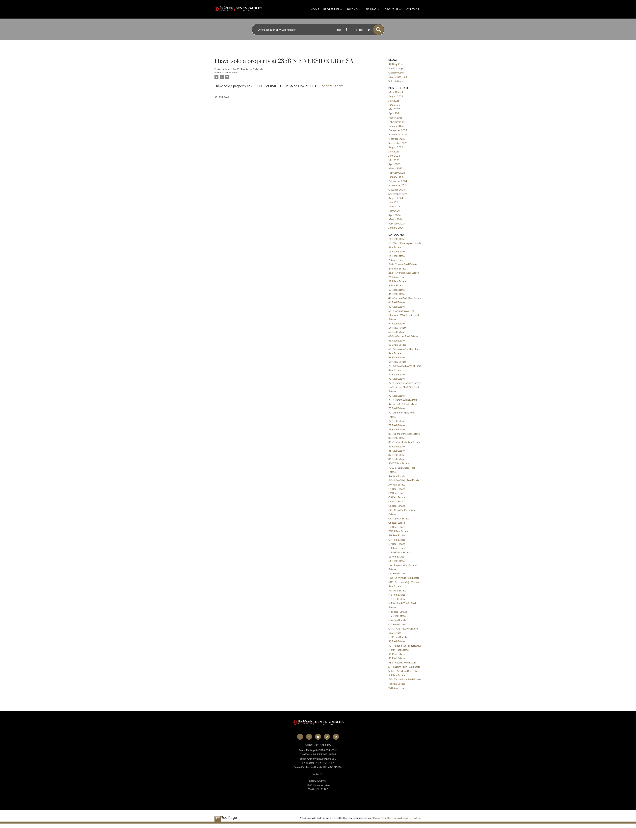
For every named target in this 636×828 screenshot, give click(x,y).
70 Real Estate (231, 72)
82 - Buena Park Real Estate (404, 433)
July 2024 (393, 202)
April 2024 (394, 215)
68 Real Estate (396, 340)
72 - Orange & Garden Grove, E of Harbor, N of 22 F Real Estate (404, 387)
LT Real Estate (396, 560)
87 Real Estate (396, 454)
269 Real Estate (397, 276)
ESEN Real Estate (398, 531)
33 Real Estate (396, 289)
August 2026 (395, 96)
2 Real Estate (395, 260)
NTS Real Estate (397, 611)
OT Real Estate (396, 624)
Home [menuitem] (315, 9)
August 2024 (395, 197)
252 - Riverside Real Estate (403, 272)
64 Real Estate (396, 323)
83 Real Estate (396, 437)
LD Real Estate (396, 543)
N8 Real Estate (396, 594)
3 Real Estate (395, 285)
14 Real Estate (396, 238)
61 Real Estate (396, 302)
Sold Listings (395, 80)
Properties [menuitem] (331, 9)
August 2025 (395, 147)
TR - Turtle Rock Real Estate (404, 679)
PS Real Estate (396, 641)
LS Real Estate (396, 556)
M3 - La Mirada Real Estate (403, 577)
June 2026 (394, 104)
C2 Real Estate (396, 492)
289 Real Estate (397, 281)
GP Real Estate (396, 539)
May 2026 (394, 109)
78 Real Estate (396, 425)
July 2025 (393, 151)
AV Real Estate (396, 484)
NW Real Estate (397, 620)
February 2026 (396, 121)
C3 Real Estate (396, 497)
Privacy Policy (379, 818)
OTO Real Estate (397, 636)
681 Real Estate (397, 344)
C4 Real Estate (396, 501)
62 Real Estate (396, 306)
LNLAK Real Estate (399, 552)
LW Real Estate (396, 573)
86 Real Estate (396, 450)
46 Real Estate (396, 293)
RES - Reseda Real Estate (402, 662)
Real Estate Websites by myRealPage (404, 818)
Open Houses (396, 72)
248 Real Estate (397, 268)
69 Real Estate (396, 357)
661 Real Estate (397, 327)
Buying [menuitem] (352, 9)
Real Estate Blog (397, 76)
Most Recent (395, 92)
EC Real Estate (396, 526)
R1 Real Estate (396, 654)
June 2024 (394, 206)
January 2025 (396, 176)
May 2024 (394, 210)
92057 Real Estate (398, 463)
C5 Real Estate (396, 505)
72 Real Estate (396, 395)
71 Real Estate (396, 378)
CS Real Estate (396, 522)
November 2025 (397, 134)
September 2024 (397, 193)
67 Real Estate (396, 332)
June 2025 (394, 155)
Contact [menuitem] (412, 9)
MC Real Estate (397, 590)
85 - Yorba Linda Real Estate (404, 442)
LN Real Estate (396, 548)
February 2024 (396, 223)
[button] (300, 737)
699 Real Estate (397, 361)
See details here (332, 86)
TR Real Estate (396, 683)
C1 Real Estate (396, 488)
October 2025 (396, 138)
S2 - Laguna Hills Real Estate (404, 666)
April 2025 (394, 164)
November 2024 (397, 185)
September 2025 (397, 143)
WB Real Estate (397, 687)
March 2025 (395, 168)
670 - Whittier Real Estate (403, 336)
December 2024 (397, 181)
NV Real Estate (397, 615)
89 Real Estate (396, 459)
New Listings (395, 68)
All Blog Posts (396, 64)
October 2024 (396, 189)
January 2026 (396, 125)
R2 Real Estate (396, 658)
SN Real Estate (396, 675)
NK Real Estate (397, 598)
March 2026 (395, 117)
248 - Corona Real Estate (402, 264)
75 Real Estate (396, 408)
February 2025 (396, 172)
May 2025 (394, 159)
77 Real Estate (396, 420)
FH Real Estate (396, 535)
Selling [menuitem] (371, 9)
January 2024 (396, 227)
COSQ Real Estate (398, 518)
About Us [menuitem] (391, 9)
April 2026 (394, 113)
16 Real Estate (396, 255)
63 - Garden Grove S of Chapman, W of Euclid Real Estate (403, 315)
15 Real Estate (396, 251)
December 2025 (397, 130)
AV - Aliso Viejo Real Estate (403, 480)
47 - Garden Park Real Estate (404, 298)
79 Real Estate (396, 429)
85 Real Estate (396, 446)
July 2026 (393, 100)
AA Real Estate (396, 476)
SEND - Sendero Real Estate (404, 670)
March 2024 (395, 219)
